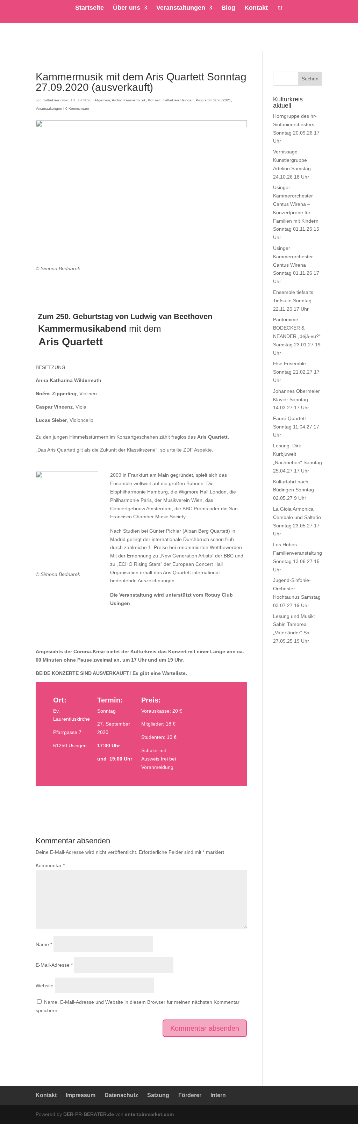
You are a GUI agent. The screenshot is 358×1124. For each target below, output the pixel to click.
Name (44, 944)
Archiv (116, 100)
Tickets (210, 720)
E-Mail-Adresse (54, 965)
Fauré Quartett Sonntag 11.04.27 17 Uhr (296, 427)
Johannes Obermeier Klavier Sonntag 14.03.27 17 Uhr (296, 399)
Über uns (126, 8)
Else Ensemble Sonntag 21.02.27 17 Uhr (296, 372)
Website (44, 985)
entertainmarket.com (149, 1114)
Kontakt (256, 8)
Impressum (80, 1095)
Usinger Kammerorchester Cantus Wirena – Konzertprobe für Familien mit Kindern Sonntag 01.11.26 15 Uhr (296, 212)
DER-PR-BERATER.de (88, 1114)
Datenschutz (121, 1095)
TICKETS (210, 700)
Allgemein (102, 100)
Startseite (89, 8)
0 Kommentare (77, 108)
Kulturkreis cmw (55, 100)
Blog (228, 8)
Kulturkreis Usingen (178, 100)
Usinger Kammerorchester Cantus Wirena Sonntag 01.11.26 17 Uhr (296, 264)
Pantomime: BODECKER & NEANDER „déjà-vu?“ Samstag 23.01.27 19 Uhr (297, 336)
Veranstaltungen (180, 8)
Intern (218, 1095)
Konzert (154, 100)
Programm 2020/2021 (213, 100)
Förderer (189, 1095)
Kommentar (50, 865)
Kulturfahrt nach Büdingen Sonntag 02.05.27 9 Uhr (293, 490)
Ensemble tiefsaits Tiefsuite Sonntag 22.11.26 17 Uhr (293, 300)
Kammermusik (134, 100)
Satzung (158, 1095)
